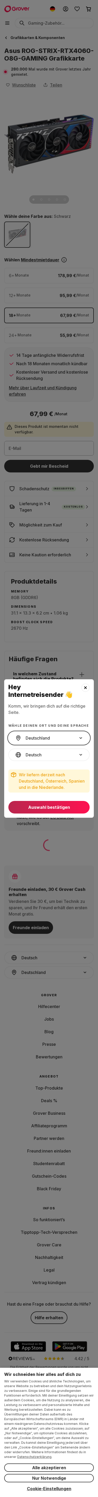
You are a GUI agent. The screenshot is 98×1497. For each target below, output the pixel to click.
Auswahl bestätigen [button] (49, 807)
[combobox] (49, 738)
